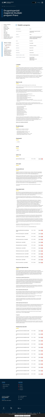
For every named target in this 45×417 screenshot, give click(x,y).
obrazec (40, 181)
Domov (2, 6)
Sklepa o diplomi (27, 312)
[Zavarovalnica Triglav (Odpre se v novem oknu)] (19, 408)
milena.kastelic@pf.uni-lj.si (32, 182)
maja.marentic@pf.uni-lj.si (32, 226)
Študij (4, 6)
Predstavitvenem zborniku (36, 73)
